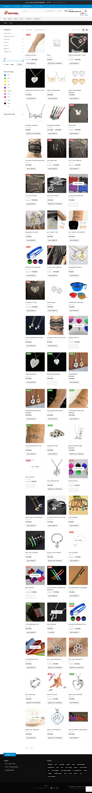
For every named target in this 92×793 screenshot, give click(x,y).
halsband (61, 764)
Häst (15, 19)
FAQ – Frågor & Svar (10, 763)
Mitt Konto (16, 6)
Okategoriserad (8, 36)
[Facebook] (36, 6)
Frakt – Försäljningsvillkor (11, 767)
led (48, 770)
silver (70, 773)
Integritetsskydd (9, 770)
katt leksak (68, 767)
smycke (75, 773)
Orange (5, 91)
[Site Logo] (11, 12)
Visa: (73, 30)
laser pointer (83, 767)
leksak (85, 770)
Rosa (5, 94)
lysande (50, 773)
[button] (83, 29)
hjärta (68, 764)
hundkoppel (51, 767)
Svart (5, 103)
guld (55, 764)
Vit (5, 106)
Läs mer (52, 632)
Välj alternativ (31, 63)
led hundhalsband (66, 770)
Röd (5, 97)
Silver (5, 100)
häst (57, 767)
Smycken (28, 19)
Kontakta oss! (10, 754)
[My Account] (85, 11)
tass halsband (51, 776)
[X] (38, 6)
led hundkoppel (77, 770)
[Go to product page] (56, 42)
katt (62, 767)
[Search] (60, 11)
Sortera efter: (29, 30)
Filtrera (20, 64)
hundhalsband (81, 764)
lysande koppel (58, 773)
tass (81, 773)
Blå (5, 75)
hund (73, 764)
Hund (9, 19)
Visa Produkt (73, 204)
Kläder (5, 48)
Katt (21, 19)
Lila (5, 88)
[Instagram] (41, 6)
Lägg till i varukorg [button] (56, 63)
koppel (76, 767)
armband (50, 764)
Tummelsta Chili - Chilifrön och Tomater (78, 786)
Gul (5, 81)
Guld (5, 84)
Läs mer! (48, 2)
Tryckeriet (36, 19)
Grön (5, 78)
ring (65, 773)
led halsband (55, 770)
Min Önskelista (27, 6)
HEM (5, 19)
